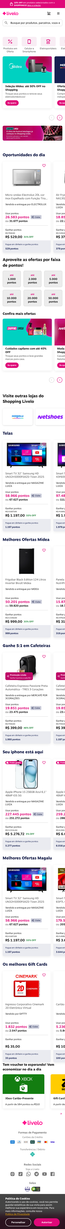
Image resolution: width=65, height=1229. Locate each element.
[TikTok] (20, 1174)
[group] (32, 4)
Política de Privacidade (17, 1214)
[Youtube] (44, 1174)
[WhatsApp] (28, 1174)
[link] (10, 13)
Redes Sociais (32, 1164)
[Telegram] (36, 1174)
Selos (32, 1183)
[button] (49, 13)
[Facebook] (52, 1174)
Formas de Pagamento (32, 1132)
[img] (35, 1189)
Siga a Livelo (32, 1169)
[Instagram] (12, 1174)
